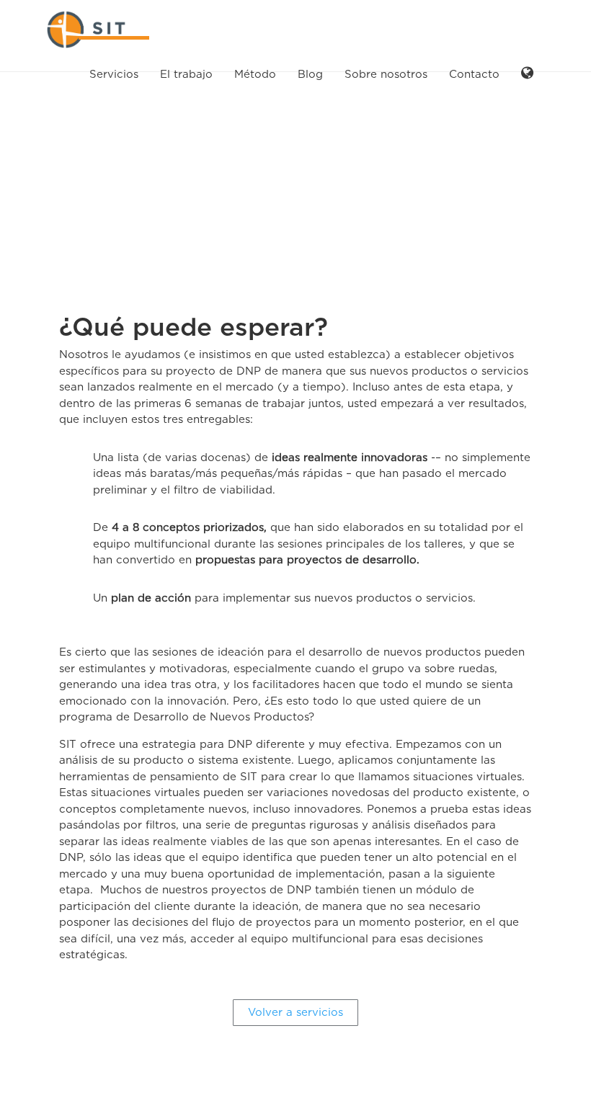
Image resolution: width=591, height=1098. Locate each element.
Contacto (474, 74)
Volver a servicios (295, 1012)
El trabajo (186, 74)
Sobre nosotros (386, 74)
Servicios (113, 74)
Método (255, 74)
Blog (310, 74)
